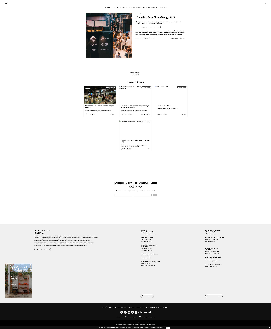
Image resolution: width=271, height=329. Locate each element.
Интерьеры (114, 7)
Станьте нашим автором (214, 296)
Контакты (152, 317)
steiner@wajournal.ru (147, 250)
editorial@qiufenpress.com (148, 234)
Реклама (145, 317)
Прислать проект (147, 296)
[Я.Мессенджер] (132, 74)
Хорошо (168, 327)
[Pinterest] (138, 74)
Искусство (123, 7)
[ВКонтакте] (134, 74)
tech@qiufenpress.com (211, 266)
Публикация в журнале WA (133, 317)
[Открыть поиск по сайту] (265, 3)
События (132, 7)
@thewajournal (144, 312)
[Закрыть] (269, 327)
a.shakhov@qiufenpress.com (213, 261)
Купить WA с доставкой (43, 249)
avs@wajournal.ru (146, 257)
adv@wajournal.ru (210, 234)
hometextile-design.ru (178, 38)
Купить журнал (161, 7)
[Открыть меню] (6, 3)
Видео (145, 7)
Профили (151, 7)
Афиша (138, 7)
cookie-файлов (160, 327)
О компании (120, 317)
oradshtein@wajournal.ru (148, 265)
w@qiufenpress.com (146, 241)
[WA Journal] (135, 3)
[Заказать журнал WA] (18, 246)
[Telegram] (136, 74)
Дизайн (107, 7)
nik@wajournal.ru (210, 241)
